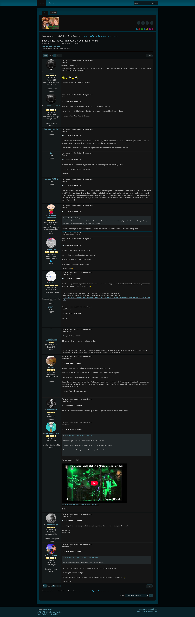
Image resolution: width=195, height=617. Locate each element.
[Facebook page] (51, 297)
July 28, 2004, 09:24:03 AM (73, 159)
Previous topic (47, 46)
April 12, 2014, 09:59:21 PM (73, 313)
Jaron (52, 367)
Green (142, 29)
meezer (52, 283)
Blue (145, 29)
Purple (150, 29)
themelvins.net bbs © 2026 (148, 609)
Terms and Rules (146, 611)
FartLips (52, 249)
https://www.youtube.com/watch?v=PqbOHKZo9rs (80, 504)
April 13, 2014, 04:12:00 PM (74, 429)
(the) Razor (52, 555)
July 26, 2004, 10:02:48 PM (68, 65)
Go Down (45, 55)
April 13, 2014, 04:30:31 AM (73, 336)
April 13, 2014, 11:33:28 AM (74, 363)
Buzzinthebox (52, 340)
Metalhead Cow (52, 433)
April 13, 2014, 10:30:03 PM (74, 520)
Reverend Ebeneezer (51, 217)
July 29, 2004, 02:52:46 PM (73, 245)
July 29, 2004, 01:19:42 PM (73, 212)
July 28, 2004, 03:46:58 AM (73, 136)
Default (137, 29)
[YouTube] (151, 23)
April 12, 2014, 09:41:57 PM (73, 279)
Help (138, 611)
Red (139, 29)
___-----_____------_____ (52, 72)
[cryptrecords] (51, 86)
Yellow (147, 29)
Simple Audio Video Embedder (47, 614)
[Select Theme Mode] (59, 3)
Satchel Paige (52, 525)
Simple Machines (56, 612)
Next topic (56, 46)
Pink (152, 29)
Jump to (121, 595)
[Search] (148, 3)
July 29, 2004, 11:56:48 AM (73, 185)
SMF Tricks (48, 610)
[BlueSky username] (143, 23)
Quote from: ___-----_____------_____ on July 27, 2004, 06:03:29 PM (81, 557)
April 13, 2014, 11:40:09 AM (74, 405)
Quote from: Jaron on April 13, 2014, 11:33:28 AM (78, 435)
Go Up (44, 586)
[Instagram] (147, 23)
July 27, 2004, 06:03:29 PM (73, 101)
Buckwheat (52, 409)
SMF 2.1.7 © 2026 (43, 612)
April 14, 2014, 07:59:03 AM (74, 551)
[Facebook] (138, 23)
